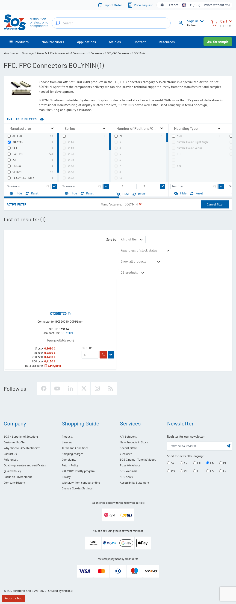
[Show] (111, 354)
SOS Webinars (128, 471)
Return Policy (70, 465)
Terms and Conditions (75, 448)
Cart (223, 21)
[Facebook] (43, 388)
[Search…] (57, 23)
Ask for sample (218, 42)
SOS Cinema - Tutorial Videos (138, 460)
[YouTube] (57, 388)
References (11, 460)
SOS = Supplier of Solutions (21, 437)
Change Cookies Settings (77, 488)
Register (191, 25)
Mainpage (28, 53)
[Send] (54, 186)
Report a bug (13, 598)
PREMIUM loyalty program (78, 471)
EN (211, 463)
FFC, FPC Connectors (119, 53)
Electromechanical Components (69, 53)
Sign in (192, 21)
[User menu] (201, 21)
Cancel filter (215, 204)
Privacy (66, 477)
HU (198, 463)
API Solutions (128, 437)
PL (185, 471)
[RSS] (110, 388)
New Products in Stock (134, 442)
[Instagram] (97, 388)
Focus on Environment (18, 477)
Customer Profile (14, 442)
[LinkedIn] (70, 388)
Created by (55, 591)
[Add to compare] (69, 314)
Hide (18, 193)
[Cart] (214, 22)
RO (172, 471)
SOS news (126, 477)
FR (224, 471)
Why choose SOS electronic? (22, 448)
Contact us (10, 454)
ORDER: (87, 348)
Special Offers (128, 448)
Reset (34, 193)
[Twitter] (83, 388)
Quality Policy (12, 471)
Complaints (69, 460)
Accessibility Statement (134, 483)
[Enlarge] (52, 128)
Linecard (67, 442)
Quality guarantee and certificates (25, 465)
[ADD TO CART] (103, 354)
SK (172, 463)
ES (211, 471)
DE (224, 463)
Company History (14, 483)
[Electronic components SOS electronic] (26, 22)
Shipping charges (72, 454)
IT (198, 471)
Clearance (126, 454)
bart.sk (69, 591)
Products (42, 53)
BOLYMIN (67, 333)
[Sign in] (180, 25)
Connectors (97, 53)
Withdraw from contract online (81, 483)
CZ (185, 463)
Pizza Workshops (130, 465)
